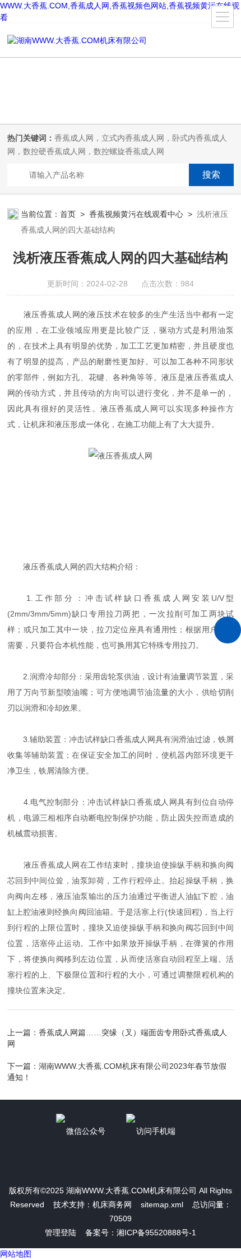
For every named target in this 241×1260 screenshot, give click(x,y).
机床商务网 (112, 1204)
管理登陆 (60, 1232)
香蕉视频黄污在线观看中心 (136, 214)
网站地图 (15, 1253)
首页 (68, 214)
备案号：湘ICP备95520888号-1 (140, 1232)
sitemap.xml (162, 1204)
